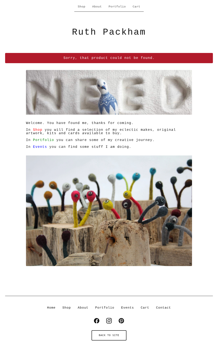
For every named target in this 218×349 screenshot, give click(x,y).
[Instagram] (109, 320)
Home (51, 308)
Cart (136, 6)
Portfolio (117, 6)
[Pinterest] (121, 320)
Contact (163, 308)
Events (40, 147)
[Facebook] (96, 320)
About (97, 6)
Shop (81, 6)
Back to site (109, 335)
